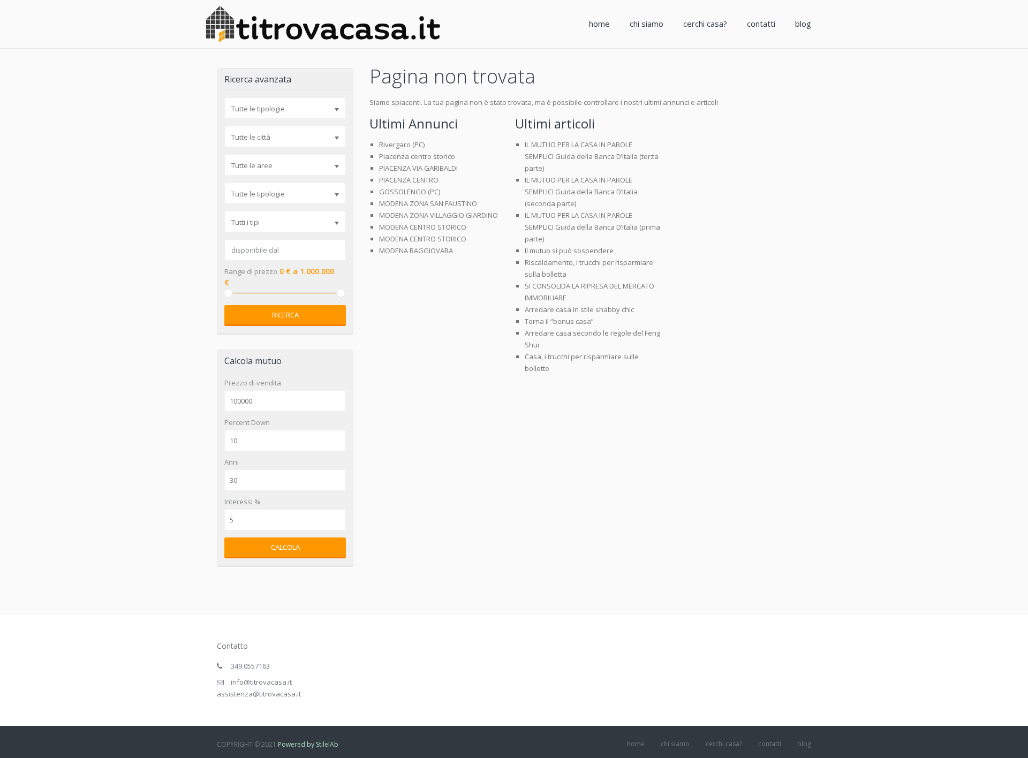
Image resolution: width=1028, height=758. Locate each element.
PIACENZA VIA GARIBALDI (418, 168)
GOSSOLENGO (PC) (409, 191)
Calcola (285, 547)
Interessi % (242, 501)
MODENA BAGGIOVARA (416, 250)
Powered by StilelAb (308, 744)
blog (803, 23)
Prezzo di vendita (252, 383)
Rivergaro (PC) (402, 144)
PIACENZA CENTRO (409, 180)
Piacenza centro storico (417, 156)
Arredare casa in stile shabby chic (579, 309)
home (599, 23)
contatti (761, 23)
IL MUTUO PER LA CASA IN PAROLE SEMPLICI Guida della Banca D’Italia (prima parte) (592, 227)
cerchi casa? (705, 23)
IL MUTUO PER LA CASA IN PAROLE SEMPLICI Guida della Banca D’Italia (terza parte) (592, 156)
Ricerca (285, 315)
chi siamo (646, 23)
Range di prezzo (250, 271)
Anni (231, 462)
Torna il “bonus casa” (559, 321)
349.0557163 (250, 666)
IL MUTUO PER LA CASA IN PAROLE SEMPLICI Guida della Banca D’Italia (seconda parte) (581, 191)
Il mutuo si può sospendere (569, 250)
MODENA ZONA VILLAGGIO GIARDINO (438, 215)
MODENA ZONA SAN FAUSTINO (428, 203)
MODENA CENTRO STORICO (422, 227)
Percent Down (247, 422)
